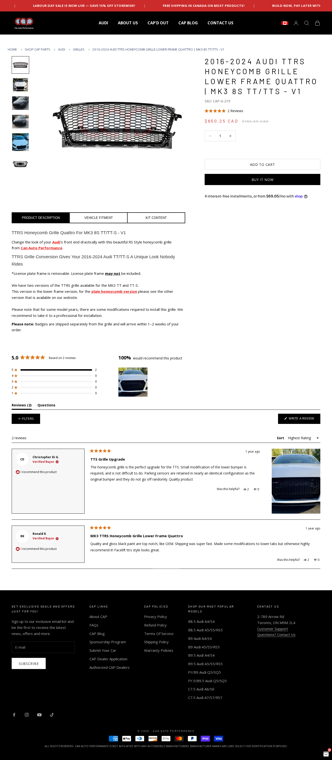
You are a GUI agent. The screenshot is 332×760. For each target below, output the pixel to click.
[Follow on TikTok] (52, 714)
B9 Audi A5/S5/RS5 (204, 646)
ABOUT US (128, 23)
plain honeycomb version (114, 291)
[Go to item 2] (20, 85)
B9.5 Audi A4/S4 (201, 655)
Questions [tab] (46, 406)
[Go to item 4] (20, 121)
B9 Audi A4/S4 (200, 638)
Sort (281, 438)
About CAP (98, 616)
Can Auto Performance (41, 247)
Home (12, 49)
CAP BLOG (188, 23)
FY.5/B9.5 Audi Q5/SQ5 (207, 680)
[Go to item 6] (20, 164)
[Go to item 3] (20, 103)
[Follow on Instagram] (26, 714)
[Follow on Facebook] (14, 714)
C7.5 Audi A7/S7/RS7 (205, 697)
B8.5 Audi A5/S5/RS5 (205, 629)
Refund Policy (155, 625)
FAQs (93, 625)
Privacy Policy (155, 616)
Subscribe (29, 663)
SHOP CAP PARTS (37, 49)
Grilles (79, 49)
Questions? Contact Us (276, 634)
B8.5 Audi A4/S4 (201, 621)
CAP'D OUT (158, 23)
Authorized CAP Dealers (109, 667)
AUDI (103, 23)
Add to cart (262, 164)
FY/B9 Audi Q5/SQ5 (204, 672)
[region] (133, 382)
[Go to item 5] (20, 142)
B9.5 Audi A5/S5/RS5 (205, 663)
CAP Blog (97, 633)
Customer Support (272, 628)
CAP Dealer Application (108, 658)
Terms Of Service (159, 633)
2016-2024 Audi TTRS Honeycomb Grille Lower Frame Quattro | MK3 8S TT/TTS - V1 (158, 49)
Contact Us (220, 23)
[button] (262, 111)
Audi (61, 49)
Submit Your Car (102, 650)
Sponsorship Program (107, 641)
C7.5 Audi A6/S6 (201, 689)
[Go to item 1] (20, 65)
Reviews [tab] (22, 406)
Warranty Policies (158, 650)
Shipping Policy (156, 641)
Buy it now (263, 179)
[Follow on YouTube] (39, 714)
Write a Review (304, 420)
